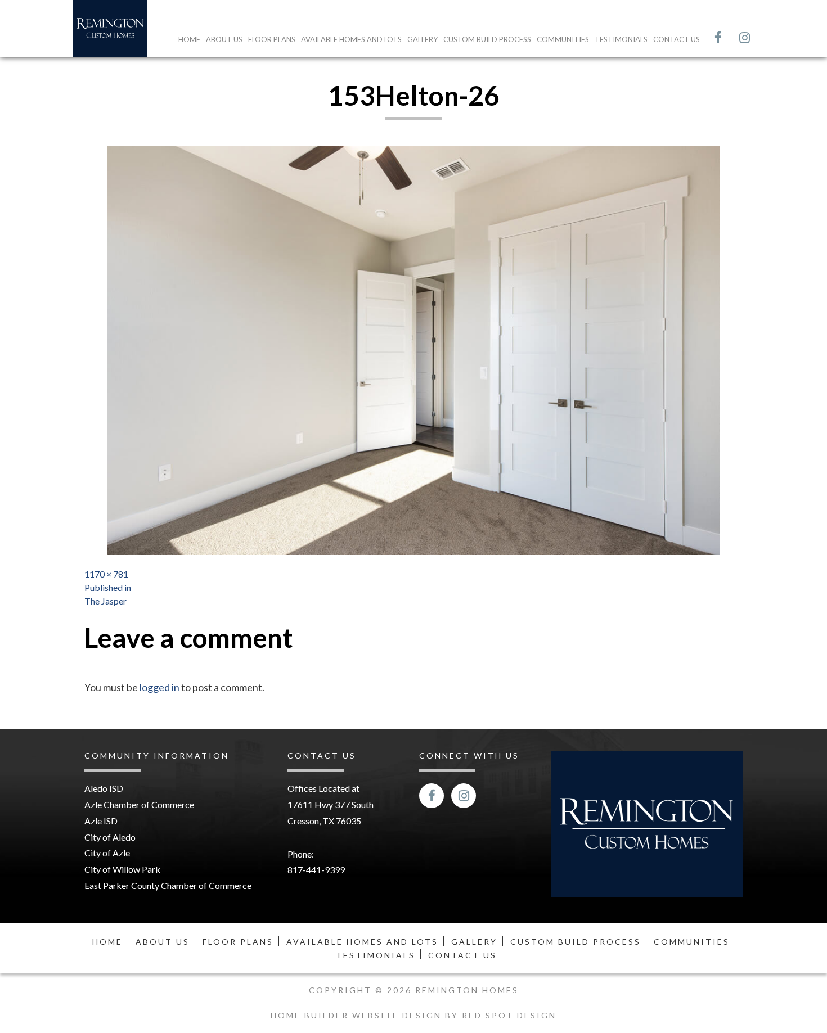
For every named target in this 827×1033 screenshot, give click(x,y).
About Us (224, 39)
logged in (159, 687)
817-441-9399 (316, 869)
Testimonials (621, 39)
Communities (563, 39)
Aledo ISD (103, 788)
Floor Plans (271, 39)
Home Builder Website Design (358, 1015)
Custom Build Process (487, 39)
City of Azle (107, 852)
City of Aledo (110, 837)
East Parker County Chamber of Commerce (167, 885)
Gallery (422, 39)
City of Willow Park (122, 869)
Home (189, 39)
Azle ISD (101, 820)
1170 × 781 (106, 574)
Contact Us (676, 39)
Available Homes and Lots (351, 39)
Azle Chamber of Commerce (139, 804)
